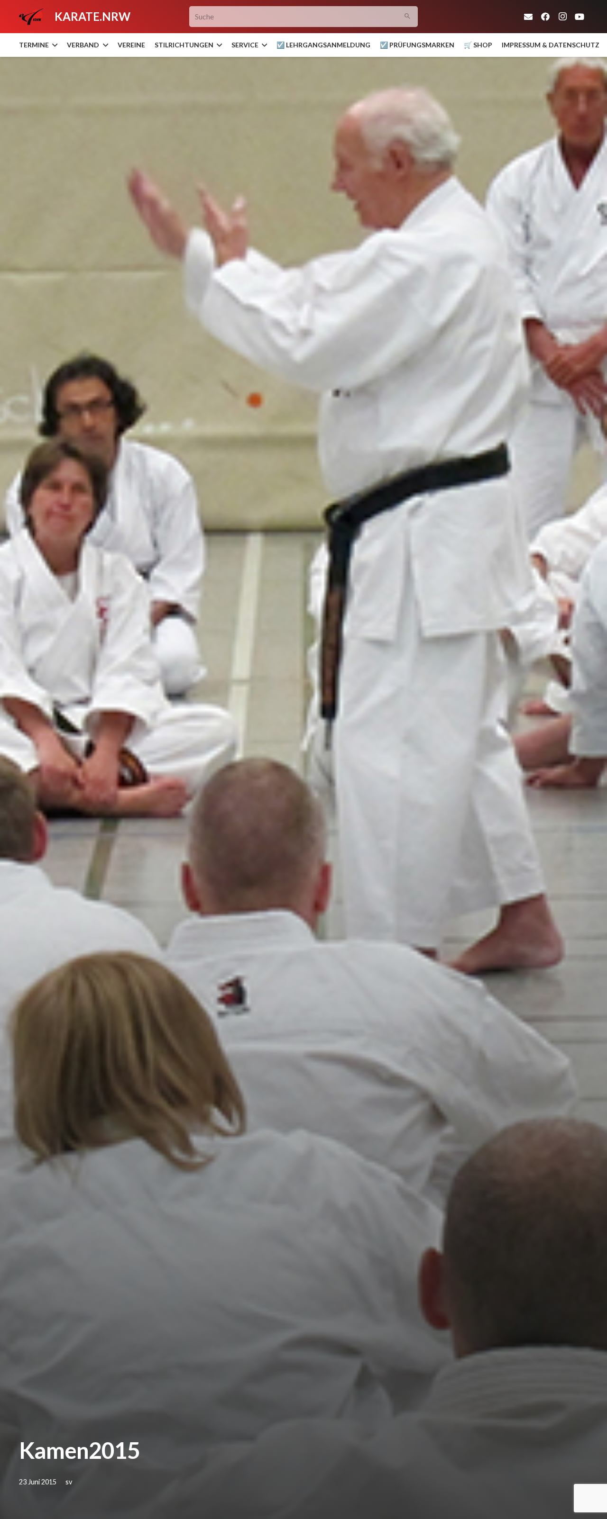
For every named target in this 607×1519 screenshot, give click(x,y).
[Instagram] (562, 16)
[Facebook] (545, 16)
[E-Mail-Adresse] (528, 16)
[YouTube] (579, 16)
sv (68, 1482)
